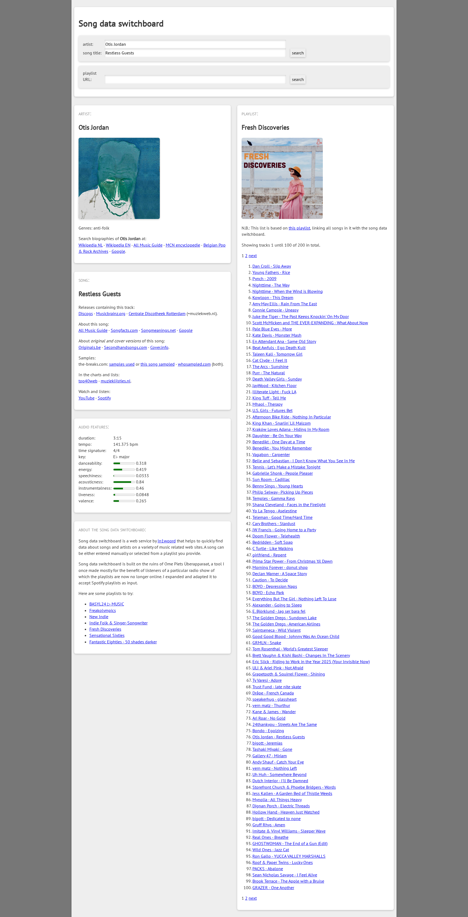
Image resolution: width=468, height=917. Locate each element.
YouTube (87, 398)
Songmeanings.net (158, 330)
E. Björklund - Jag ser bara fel (279, 611)
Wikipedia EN (118, 245)
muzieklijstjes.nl (116, 381)
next (253, 255)
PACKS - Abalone (267, 868)
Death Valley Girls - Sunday (277, 379)
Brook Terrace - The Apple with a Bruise (288, 881)
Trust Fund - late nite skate (276, 686)
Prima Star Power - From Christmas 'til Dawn (292, 561)
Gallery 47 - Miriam (269, 755)
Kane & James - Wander (274, 711)
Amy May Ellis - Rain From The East (284, 303)
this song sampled (158, 364)
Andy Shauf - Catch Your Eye (278, 762)
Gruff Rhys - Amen (268, 824)
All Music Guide (148, 245)
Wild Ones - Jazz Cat (270, 849)
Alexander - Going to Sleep (277, 605)
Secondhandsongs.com (125, 347)
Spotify (104, 398)
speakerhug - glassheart (274, 699)
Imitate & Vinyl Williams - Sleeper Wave (289, 831)
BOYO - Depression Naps (274, 586)
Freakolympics (102, 610)
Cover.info (159, 347)
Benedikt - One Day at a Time (278, 441)
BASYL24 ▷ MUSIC (106, 604)
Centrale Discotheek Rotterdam (157, 313)
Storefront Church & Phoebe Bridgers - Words (294, 787)
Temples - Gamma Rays (273, 498)
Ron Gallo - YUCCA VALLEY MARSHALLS (289, 856)
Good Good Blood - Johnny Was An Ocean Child (295, 636)
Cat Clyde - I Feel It (269, 360)
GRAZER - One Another (273, 887)
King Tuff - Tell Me (269, 398)
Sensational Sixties (107, 635)
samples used (122, 364)
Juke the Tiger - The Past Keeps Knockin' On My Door (300, 316)
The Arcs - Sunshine (270, 366)
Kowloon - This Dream (272, 297)
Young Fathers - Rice (271, 272)
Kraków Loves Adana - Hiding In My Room (290, 429)
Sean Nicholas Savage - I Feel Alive (284, 874)
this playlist (299, 228)
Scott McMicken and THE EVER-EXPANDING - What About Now (310, 322)
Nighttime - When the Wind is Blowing (287, 291)
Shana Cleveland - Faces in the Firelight (289, 504)
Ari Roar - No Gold (268, 718)
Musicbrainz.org (110, 313)
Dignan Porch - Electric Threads (281, 805)
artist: (88, 44)
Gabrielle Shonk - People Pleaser (282, 473)
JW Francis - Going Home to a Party (284, 529)
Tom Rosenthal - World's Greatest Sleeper (290, 648)
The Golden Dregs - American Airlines (286, 624)
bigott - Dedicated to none (276, 818)
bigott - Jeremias (267, 743)
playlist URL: (89, 76)
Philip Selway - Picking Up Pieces (282, 492)
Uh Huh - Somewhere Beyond (279, 774)
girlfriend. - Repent (269, 555)
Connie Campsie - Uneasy (275, 310)
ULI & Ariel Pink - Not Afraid (277, 667)
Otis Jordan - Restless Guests (278, 736)
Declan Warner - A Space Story (279, 573)
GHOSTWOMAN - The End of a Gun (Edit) (289, 843)
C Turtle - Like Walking (272, 548)
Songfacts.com (124, 330)
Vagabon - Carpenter (271, 454)
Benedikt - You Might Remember (282, 448)
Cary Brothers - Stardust (273, 523)
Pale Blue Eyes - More (272, 329)
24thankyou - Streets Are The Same (284, 724)
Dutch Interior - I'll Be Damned (280, 780)
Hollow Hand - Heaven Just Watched (286, 812)
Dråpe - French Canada (273, 693)
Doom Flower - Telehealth (276, 536)
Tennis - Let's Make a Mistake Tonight (286, 467)
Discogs (86, 313)
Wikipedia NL (91, 245)
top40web (88, 381)
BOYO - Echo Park (268, 592)
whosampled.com (194, 364)
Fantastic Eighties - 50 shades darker (123, 641)
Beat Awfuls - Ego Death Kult (279, 347)
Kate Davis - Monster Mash (276, 335)
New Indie (98, 616)
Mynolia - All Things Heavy (277, 799)
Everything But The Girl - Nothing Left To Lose (294, 598)
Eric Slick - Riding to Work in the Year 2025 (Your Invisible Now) (311, 661)
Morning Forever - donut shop (280, 567)
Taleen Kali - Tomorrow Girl (277, 354)
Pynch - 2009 (264, 278)
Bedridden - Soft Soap (272, 542)
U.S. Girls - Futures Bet (272, 410)
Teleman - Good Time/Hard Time (282, 517)
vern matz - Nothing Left (274, 768)
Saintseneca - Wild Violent (276, 630)
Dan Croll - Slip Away (271, 266)
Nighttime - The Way (271, 285)
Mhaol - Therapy (267, 404)
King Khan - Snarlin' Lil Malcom (281, 423)
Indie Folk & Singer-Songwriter (118, 622)
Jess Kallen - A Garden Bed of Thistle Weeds (292, 793)
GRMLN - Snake (266, 642)
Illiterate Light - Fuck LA (274, 391)
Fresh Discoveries (105, 629)
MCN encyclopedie (183, 245)
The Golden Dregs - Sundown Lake (284, 617)
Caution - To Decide (270, 579)
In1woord (167, 540)
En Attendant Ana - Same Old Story (284, 341)
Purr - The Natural (268, 372)
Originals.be (90, 347)
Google (118, 251)
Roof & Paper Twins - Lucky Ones (282, 862)
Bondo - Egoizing (268, 730)
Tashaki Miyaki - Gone (272, 749)
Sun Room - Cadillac (271, 479)
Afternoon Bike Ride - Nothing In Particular (291, 417)
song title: (92, 52)
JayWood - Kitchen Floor (274, 385)
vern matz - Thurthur (271, 705)
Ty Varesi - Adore (267, 680)
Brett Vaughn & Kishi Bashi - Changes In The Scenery (301, 655)
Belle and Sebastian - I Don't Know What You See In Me (303, 460)
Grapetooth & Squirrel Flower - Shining (288, 674)
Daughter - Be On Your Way (277, 435)
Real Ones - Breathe (270, 837)
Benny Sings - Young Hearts (277, 486)
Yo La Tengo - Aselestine (274, 510)
